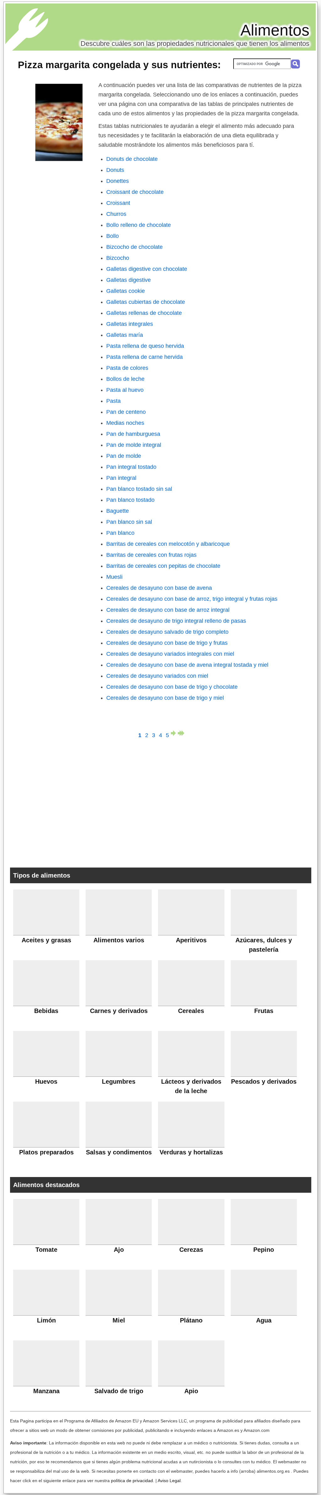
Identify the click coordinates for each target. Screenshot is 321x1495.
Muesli (114, 577)
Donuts (115, 170)
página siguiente (174, 733)
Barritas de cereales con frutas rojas (151, 555)
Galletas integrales (129, 324)
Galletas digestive (128, 280)
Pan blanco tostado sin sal (139, 489)
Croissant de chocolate (135, 192)
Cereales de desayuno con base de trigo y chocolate (172, 687)
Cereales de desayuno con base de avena (159, 588)
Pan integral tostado (131, 467)
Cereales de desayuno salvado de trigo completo (167, 632)
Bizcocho (117, 258)
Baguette (117, 511)
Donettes (117, 181)
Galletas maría (124, 335)
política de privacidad (132, 1480)
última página (181, 733)
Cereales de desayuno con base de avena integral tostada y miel (187, 665)
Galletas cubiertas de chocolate (145, 302)
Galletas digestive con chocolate (146, 269)
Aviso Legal (169, 1480)
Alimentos (274, 30)
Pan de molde (123, 456)
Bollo (112, 236)
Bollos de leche (125, 379)
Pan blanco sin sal (129, 522)
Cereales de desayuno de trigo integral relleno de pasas (176, 621)
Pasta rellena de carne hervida (144, 357)
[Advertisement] (160, 802)
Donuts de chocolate (132, 159)
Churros (116, 214)
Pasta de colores (127, 368)
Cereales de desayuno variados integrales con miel (170, 654)
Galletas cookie (125, 291)
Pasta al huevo (125, 390)
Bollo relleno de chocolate (138, 225)
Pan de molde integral (133, 445)
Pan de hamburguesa (133, 434)
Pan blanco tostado (130, 500)
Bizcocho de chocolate (134, 247)
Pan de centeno (126, 412)
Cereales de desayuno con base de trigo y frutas (167, 643)
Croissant (118, 203)
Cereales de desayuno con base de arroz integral (167, 610)
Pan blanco (120, 533)
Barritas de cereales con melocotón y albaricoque (168, 544)
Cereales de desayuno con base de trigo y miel (165, 698)
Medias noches (125, 423)
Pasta (113, 401)
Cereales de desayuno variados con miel (157, 676)
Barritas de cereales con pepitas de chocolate (163, 566)
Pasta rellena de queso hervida (145, 346)
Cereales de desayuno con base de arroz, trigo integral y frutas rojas (191, 599)
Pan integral (121, 478)
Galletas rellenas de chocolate (144, 313)
